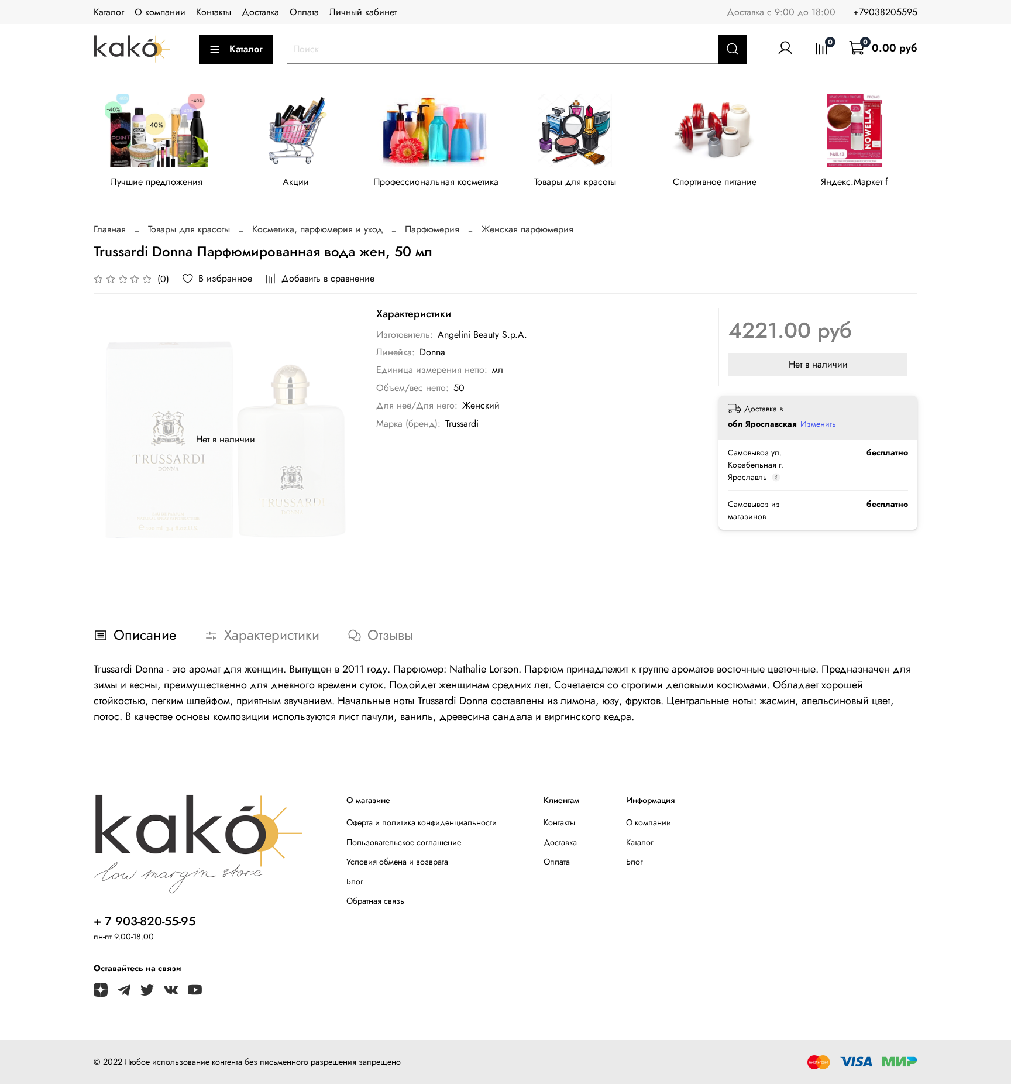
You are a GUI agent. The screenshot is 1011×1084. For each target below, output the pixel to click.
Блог (354, 881)
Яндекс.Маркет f (854, 182)
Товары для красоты (575, 182)
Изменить (818, 423)
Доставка (260, 12)
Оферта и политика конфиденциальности (421, 822)
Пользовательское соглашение (403, 842)
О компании (160, 12)
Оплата (304, 12)
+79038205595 (885, 12)
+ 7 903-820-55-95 (144, 921)
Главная (110, 229)
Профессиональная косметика (435, 182)
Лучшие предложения (156, 182)
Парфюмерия (432, 229)
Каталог (109, 12)
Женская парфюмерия (527, 229)
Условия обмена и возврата (397, 861)
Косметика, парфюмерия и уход (317, 229)
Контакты (213, 12)
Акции (296, 182)
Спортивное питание (714, 182)
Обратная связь (375, 901)
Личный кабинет (363, 12)
